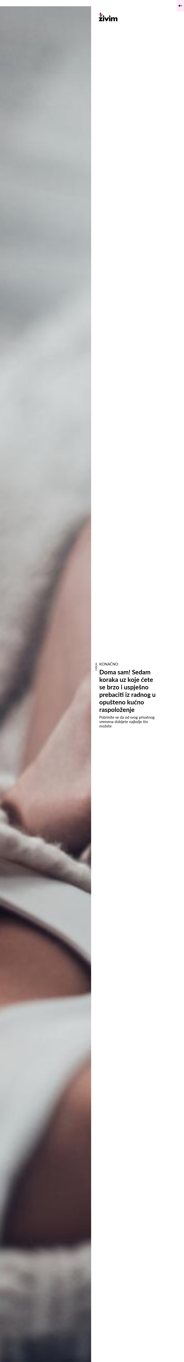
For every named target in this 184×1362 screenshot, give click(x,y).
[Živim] (129, 16)
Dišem (96, 667)
